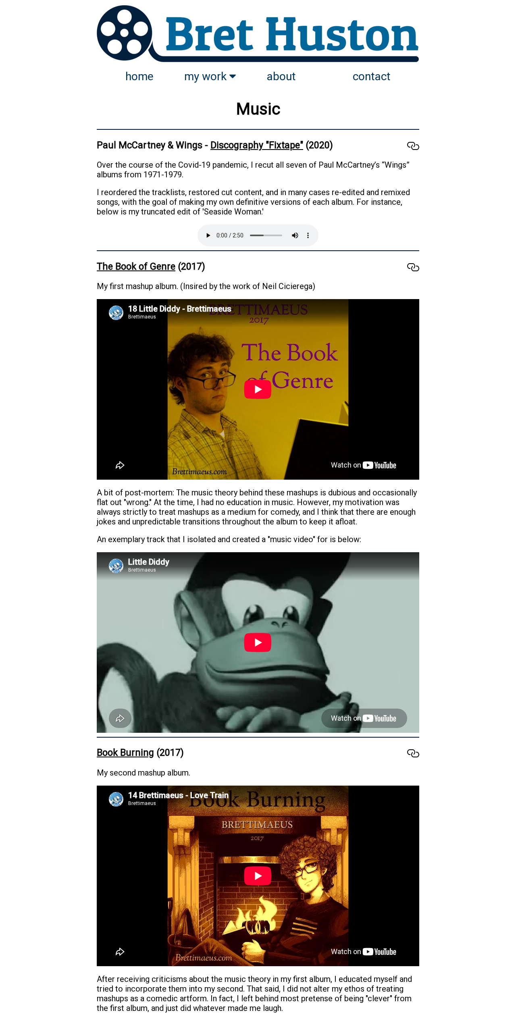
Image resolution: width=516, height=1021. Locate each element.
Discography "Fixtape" (256, 145)
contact (372, 76)
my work (206, 76)
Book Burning (125, 752)
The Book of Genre (136, 266)
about (281, 76)
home (139, 76)
